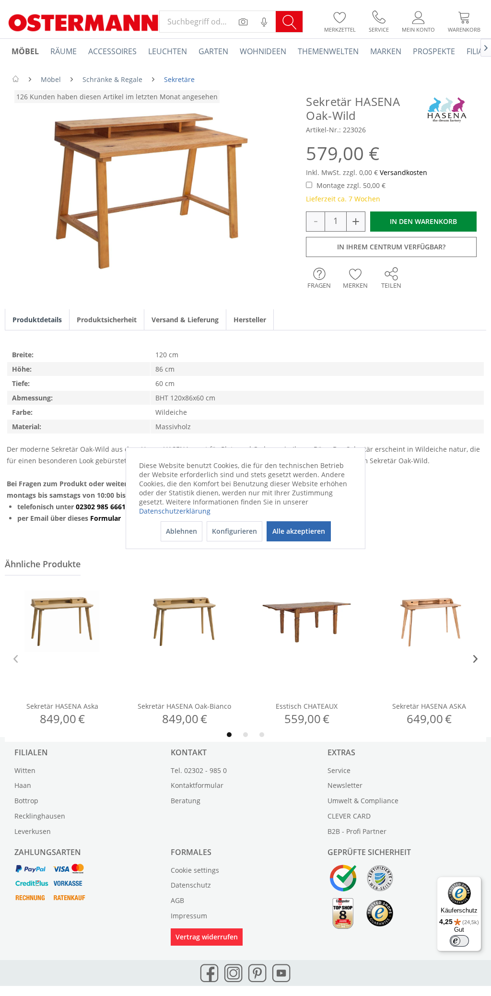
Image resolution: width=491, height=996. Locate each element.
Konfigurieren (234, 531)
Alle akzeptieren (298, 531)
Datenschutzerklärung (174, 511)
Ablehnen (181, 531)
